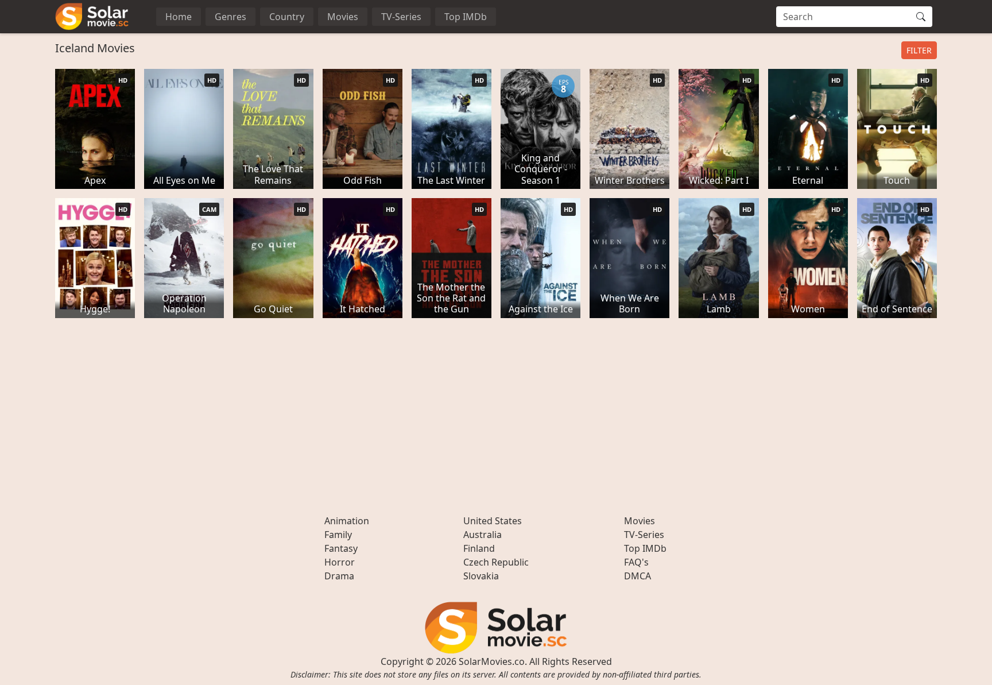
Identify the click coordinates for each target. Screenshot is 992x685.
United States (492, 520)
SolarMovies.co (492, 661)
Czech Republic (496, 562)
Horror (339, 562)
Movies (342, 16)
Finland (479, 548)
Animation (346, 520)
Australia (482, 534)
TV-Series (401, 16)
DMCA (637, 576)
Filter (919, 50)
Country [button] (286, 16)
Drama (339, 576)
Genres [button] (230, 16)
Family (338, 534)
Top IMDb (465, 16)
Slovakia (481, 576)
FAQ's (636, 562)
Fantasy (341, 548)
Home (178, 16)
